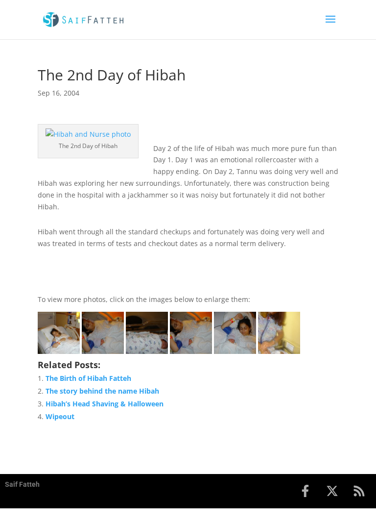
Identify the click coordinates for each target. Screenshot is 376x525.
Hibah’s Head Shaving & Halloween (105, 403)
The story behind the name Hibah (102, 391)
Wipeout (60, 416)
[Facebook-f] (305, 491)
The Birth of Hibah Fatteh (88, 378)
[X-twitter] (332, 491)
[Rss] (359, 491)
